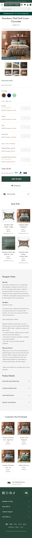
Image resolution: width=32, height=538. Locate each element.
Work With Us (6, 517)
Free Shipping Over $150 (16, 1)
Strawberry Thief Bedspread (23, 226)
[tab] (16, 381)
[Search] (28, 9)
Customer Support (7, 512)
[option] (4, 95)
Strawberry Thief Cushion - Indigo (8, 226)
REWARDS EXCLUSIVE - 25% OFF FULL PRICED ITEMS (16, 13)
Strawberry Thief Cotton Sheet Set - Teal (8, 253)
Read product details (7, 80)
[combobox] (16, 9)
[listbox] (16, 93)
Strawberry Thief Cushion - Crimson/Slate (23, 254)
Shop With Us (6, 506)
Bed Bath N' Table (7, 501)
